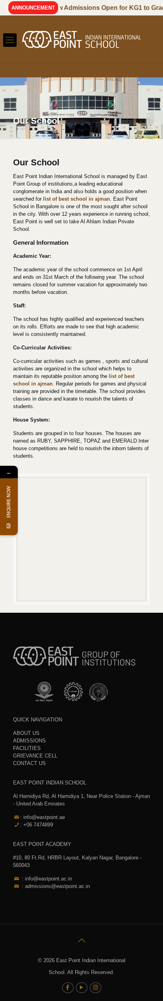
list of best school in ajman (76, 199)
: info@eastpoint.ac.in (46, 879)
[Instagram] (95, 987)
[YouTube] (82, 987)
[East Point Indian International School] (81, 39)
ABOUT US (26, 733)
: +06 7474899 (36, 825)
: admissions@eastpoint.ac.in (55, 886)
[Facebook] (68, 987)
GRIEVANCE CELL (35, 756)
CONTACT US (29, 763)
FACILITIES (27, 748)
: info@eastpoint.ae (42, 817)
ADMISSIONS (29, 741)
